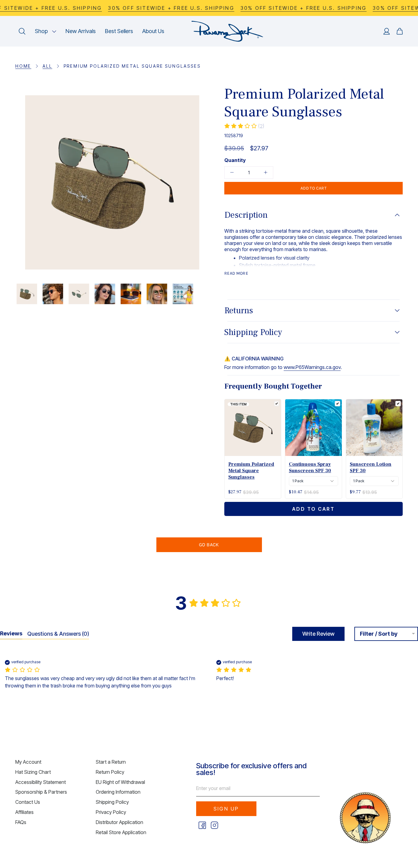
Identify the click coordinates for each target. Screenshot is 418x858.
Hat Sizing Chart (33, 772)
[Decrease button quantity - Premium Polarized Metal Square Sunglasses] (234, 172)
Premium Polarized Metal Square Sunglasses (251, 470)
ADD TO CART (313, 509)
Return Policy (110, 772)
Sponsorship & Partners (41, 792)
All (47, 66)
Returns (238, 310)
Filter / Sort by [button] (378, 634)
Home (23, 66)
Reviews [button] (11, 633)
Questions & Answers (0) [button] (58, 633)
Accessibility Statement (40, 782)
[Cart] (399, 31)
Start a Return (111, 762)
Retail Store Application (121, 832)
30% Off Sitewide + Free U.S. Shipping (171, 8)
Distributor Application (119, 822)
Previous (15, 182)
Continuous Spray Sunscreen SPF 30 (310, 467)
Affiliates (24, 812)
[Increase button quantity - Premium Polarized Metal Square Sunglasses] (263, 172)
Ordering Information (118, 792)
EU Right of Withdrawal (120, 782)
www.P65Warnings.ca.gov (312, 367)
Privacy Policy (111, 812)
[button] (45, 31)
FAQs (20, 822)
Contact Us (27, 802)
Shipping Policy (253, 332)
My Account (28, 762)
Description (246, 214)
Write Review (318, 633)
